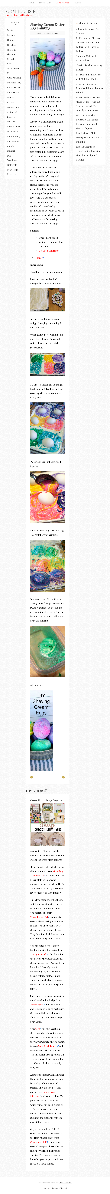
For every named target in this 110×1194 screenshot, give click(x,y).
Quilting (11, 39)
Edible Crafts (14, 92)
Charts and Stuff (38, 1141)
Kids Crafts (12, 112)
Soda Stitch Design (47, 1046)
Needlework (13, 131)
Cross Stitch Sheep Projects (46, 800)
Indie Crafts (13, 107)
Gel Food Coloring (48, 250)
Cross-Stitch (13, 87)
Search (78, 3)
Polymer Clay (14, 82)
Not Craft (12, 164)
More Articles (87, 23)
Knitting (11, 34)
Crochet (11, 44)
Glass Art (11, 102)
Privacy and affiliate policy (59, 1188)
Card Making (14, 77)
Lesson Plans (13, 126)
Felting (10, 97)
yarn (37, 1028)
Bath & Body (13, 136)
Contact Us (46, 1188)
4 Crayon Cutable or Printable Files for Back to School (89, 88)
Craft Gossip (20, 11)
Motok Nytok (37, 1004)
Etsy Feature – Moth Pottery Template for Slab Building (89, 137)
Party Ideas (13, 141)
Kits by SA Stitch (38, 954)
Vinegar (39, 257)
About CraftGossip (65, 1182)
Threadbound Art (39, 916)
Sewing (11, 29)
